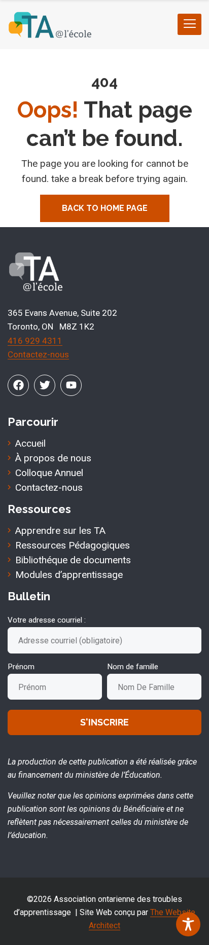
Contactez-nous (38, 354)
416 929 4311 (35, 341)
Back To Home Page (105, 208)
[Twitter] (44, 385)
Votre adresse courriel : (47, 620)
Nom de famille (132, 666)
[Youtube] (71, 385)
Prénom (21, 666)
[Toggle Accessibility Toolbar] (188, 924)
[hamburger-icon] (189, 24)
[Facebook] (18, 385)
